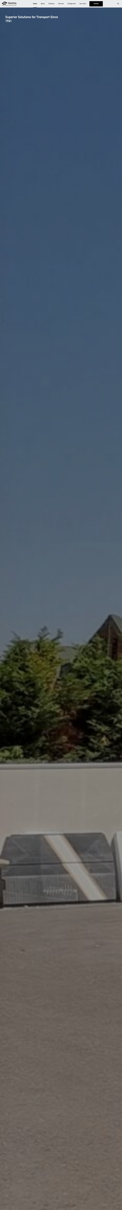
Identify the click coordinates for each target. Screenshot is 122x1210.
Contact (96, 4)
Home (35, 4)
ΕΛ (118, 4)
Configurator (72, 4)
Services (61, 4)
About (43, 4)
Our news (83, 4)
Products (51, 4)
